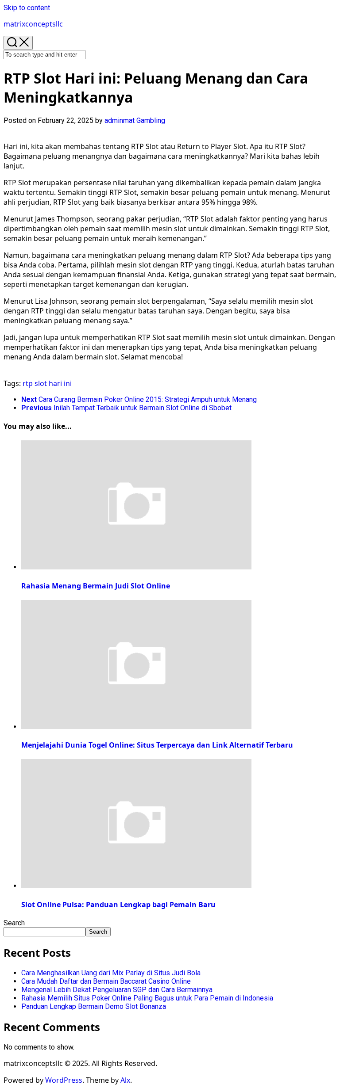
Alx (125, 1080)
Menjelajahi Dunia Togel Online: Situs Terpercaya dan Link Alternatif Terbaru (157, 745)
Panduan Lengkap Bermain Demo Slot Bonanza (93, 1006)
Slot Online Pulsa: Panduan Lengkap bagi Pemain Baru (118, 904)
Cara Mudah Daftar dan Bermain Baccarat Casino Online (106, 981)
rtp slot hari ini (47, 383)
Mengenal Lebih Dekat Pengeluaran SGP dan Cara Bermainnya (116, 989)
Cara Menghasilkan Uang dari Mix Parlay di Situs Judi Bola (111, 973)
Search (14, 923)
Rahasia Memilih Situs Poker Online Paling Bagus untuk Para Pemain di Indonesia (147, 998)
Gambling (150, 120)
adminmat (119, 120)
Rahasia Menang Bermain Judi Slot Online (95, 586)
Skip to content (27, 8)
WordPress (63, 1080)
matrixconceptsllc (33, 24)
